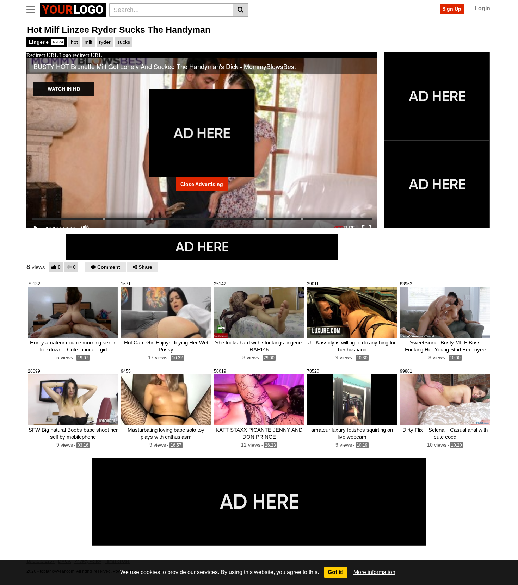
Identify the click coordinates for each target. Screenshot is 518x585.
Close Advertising (201, 184)
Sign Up (451, 9)
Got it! (336, 572)
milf (88, 42)
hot (74, 42)
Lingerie (46, 42)
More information (374, 572)
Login (482, 8)
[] (240, 10)
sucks (123, 42)
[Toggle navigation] (33, 8)
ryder (105, 42)
